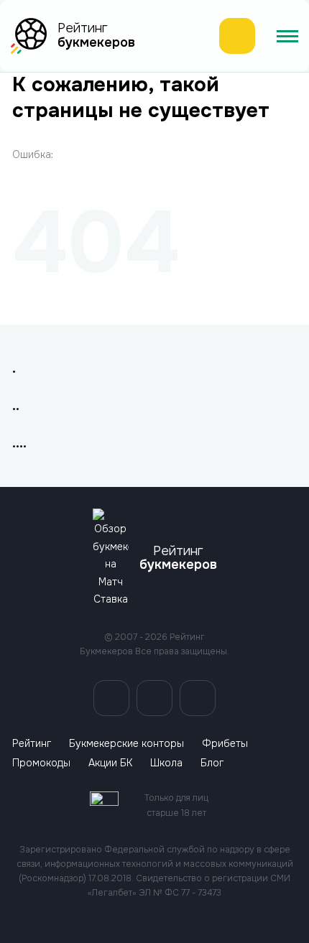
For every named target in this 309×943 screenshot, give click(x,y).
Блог (211, 763)
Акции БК (110, 763)
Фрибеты (225, 744)
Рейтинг (31, 744)
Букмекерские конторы (126, 744)
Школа (166, 763)
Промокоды (41, 763)
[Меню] (287, 36)
